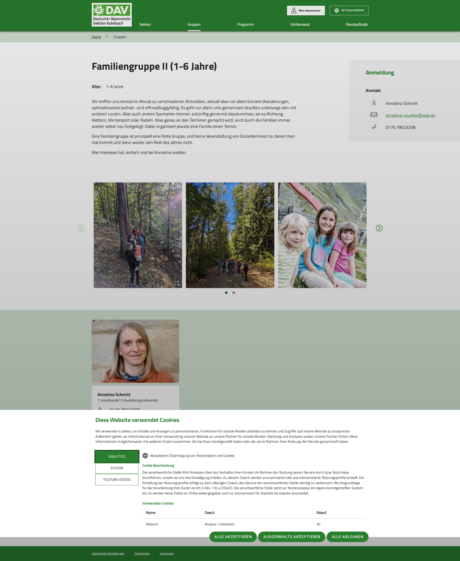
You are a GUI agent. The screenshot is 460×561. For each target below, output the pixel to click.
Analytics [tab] (117, 456)
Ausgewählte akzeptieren (291, 537)
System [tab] (116, 468)
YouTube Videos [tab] (117, 479)
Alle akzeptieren (233, 537)
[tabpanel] (253, 490)
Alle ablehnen (347, 537)
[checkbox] (253, 455)
